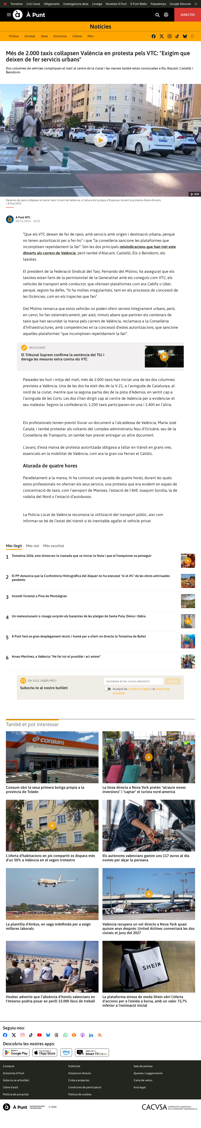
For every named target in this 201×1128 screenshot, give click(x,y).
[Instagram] (170, 36)
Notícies (100, 26)
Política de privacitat (16, 1094)
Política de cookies (79, 1094)
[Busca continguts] (157, 15)
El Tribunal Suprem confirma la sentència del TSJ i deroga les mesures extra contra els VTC (62, 357)
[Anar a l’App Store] (44, 1052)
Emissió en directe (79, 1073)
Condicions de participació (84, 1087)
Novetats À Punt (116, 3)
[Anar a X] (14, 1035)
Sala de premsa (143, 1066)
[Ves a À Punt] (29, 15)
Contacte (8, 1066)
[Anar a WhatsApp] (66, 1035)
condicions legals (139, 688)
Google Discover (180, 3)
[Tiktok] (177, 36)
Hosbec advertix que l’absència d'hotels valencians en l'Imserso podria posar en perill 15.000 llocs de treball (50, 999)
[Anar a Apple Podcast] (83, 1035)
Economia (60, 36)
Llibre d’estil (10, 1087)
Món (90, 36)
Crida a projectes (78, 1080)
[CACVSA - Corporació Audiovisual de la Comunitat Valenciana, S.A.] (170, 1107)
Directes (188, 14)
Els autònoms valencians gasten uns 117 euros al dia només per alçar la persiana (145, 857)
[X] (162, 36)
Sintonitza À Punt (13, 1073)
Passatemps (158, 3)
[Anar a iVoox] (75, 1035)
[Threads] (193, 36)
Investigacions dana (75, 3)
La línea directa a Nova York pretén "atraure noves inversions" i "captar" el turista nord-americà (144, 789)
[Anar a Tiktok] (31, 1035)
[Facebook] (154, 36)
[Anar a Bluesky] (49, 1035)
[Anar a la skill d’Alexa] (66, 1052)
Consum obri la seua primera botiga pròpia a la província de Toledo (45, 789)
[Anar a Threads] (57, 1035)
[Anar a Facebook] (6, 1035)
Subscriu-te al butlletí (16, 1080)
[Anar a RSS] (101, 1035)
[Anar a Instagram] (23, 1035)
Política (14, 36)
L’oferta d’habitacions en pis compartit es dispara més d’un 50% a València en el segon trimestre (50, 857)
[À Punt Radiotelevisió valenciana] (24, 1107)
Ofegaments (51, 3)
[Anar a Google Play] (16, 1052)
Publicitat (74, 1066)
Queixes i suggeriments (148, 1073)
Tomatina (16, 3)
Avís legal (140, 1087)
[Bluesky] (185, 36)
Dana (44, 36)
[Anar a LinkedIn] (92, 1035)
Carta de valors (143, 1080)
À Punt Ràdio (138, 3)
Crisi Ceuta (33, 3)
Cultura (77, 36)
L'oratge (97, 3)
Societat (30, 36)
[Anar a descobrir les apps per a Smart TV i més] (92, 1052)
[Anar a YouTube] (40, 1035)
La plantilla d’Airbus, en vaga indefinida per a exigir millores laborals (48, 926)
